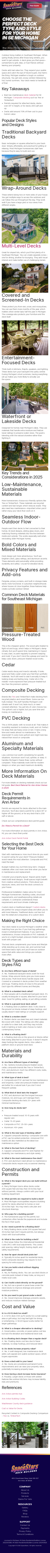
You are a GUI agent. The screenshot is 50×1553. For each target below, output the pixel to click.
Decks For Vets (25, 1499)
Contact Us (25, 1525)
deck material (30, 95)
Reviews (25, 1517)
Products (25, 1493)
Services (25, 1496)
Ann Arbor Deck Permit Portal (15, 838)
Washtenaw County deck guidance (17, 1403)
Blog (4, 48)
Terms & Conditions (25, 1534)
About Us (25, 1490)
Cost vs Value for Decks (12, 1408)
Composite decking (21, 97)
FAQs (25, 1511)
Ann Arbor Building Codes (13, 1398)
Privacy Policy (25, 1531)
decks (10, 48)
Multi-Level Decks (21, 246)
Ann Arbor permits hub (12, 1394)
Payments (25, 1528)
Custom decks (39, 907)
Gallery (25, 1507)
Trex (13, 697)
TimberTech (15, 1416)
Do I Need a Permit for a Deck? (16, 826)
